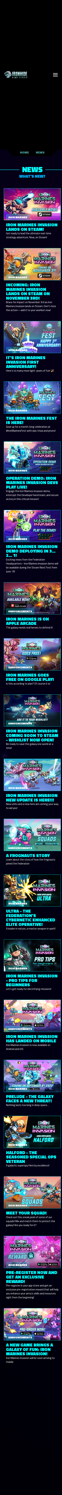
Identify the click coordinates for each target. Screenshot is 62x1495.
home (24, 152)
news (40, 152)
